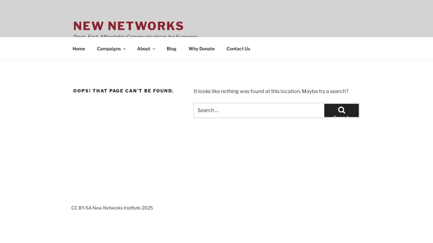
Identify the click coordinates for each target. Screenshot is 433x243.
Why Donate (202, 48)
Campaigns (109, 48)
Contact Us (238, 48)
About (143, 48)
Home (79, 48)
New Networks (128, 26)
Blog (172, 48)
